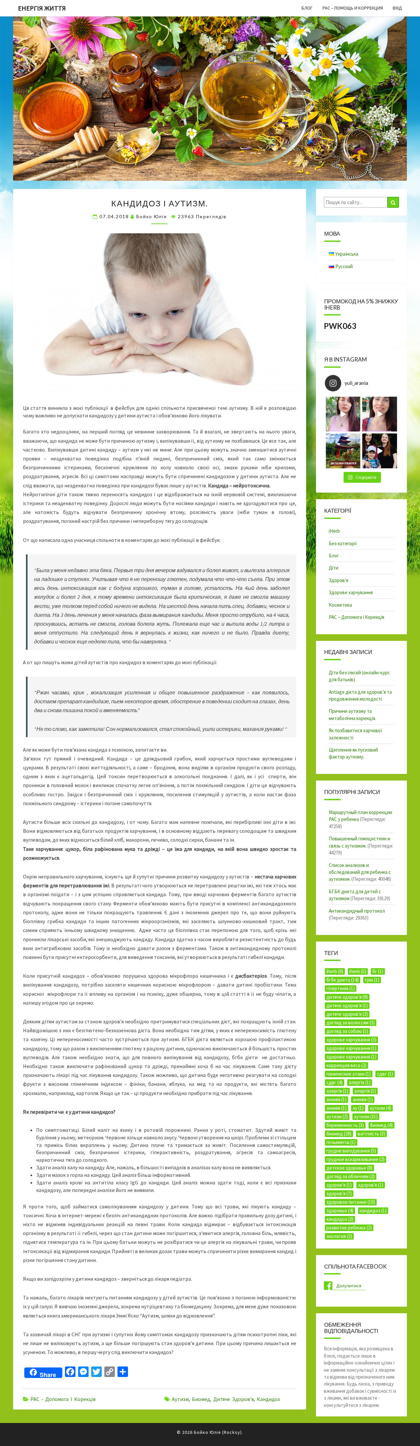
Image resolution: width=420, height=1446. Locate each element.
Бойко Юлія (151, 216)
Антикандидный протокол (357, 911)
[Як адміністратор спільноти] (379, 450)
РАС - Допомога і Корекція (63, 1399)
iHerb (334, 531)
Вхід (397, 8)
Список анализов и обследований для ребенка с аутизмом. (360, 872)
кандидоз (268, 1399)
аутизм (180, 1399)
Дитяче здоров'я (233, 1399)
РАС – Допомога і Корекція (356, 617)
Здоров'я (338, 580)
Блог (307, 8)
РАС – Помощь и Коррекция (353, 8)
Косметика (340, 605)
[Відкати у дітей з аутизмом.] (343, 414)
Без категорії (343, 543)
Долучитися (348, 1286)
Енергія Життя (42, 8)
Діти (333, 568)
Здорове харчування (351, 592)
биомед (201, 1399)
